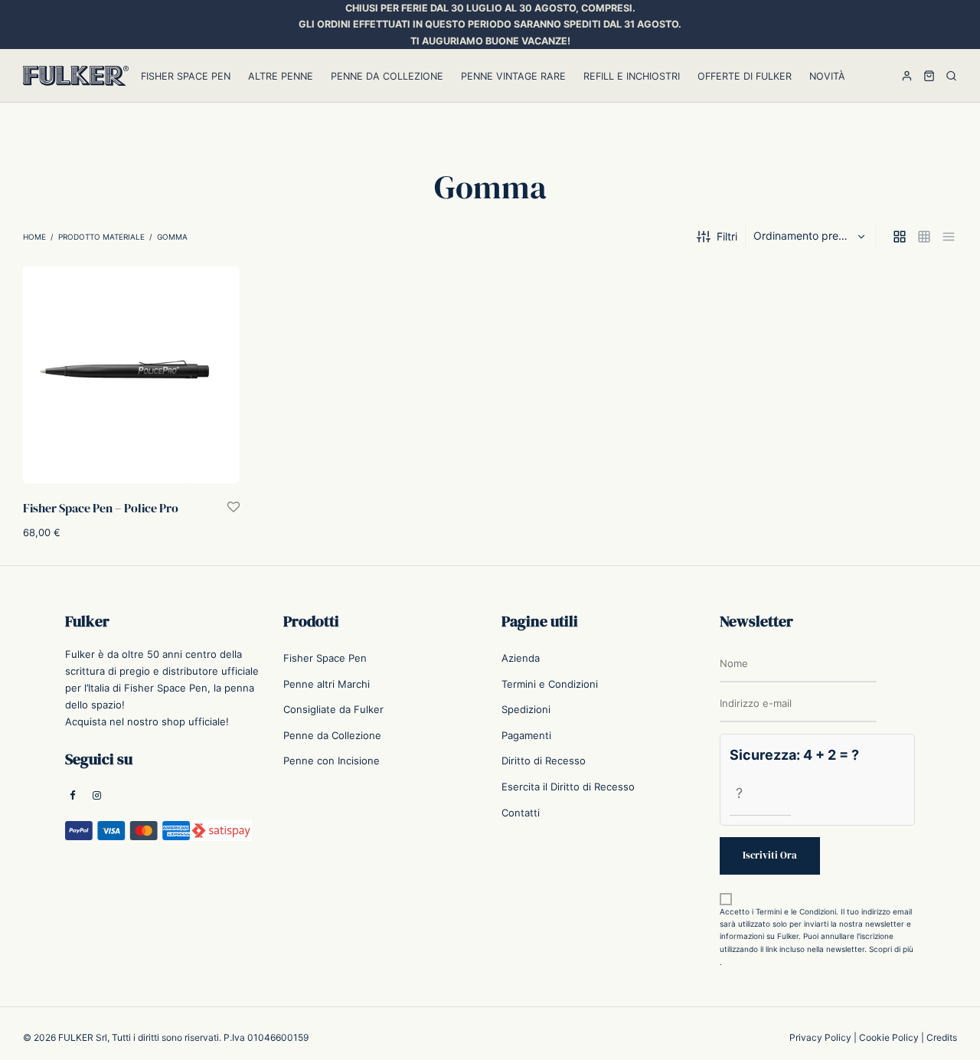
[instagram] (97, 796)
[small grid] (924, 237)
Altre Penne (280, 76)
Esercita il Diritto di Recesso (568, 786)
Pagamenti (526, 735)
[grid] (899, 237)
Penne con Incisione (331, 760)
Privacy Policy (820, 1037)
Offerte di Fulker (744, 76)
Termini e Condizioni (549, 684)
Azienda (520, 658)
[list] (948, 237)
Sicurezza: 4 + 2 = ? (794, 755)
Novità (827, 76)
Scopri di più (891, 949)
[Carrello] (929, 76)
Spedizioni (525, 709)
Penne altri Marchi (326, 684)
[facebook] (72, 796)
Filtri (727, 236)
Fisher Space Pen (185, 76)
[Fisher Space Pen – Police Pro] (131, 375)
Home (34, 236)
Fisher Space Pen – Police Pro (100, 507)
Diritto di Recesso (543, 760)
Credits (941, 1037)
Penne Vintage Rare (513, 76)
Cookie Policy (889, 1037)
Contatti (520, 812)
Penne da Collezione (387, 76)
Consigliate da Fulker (333, 709)
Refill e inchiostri (631, 76)
